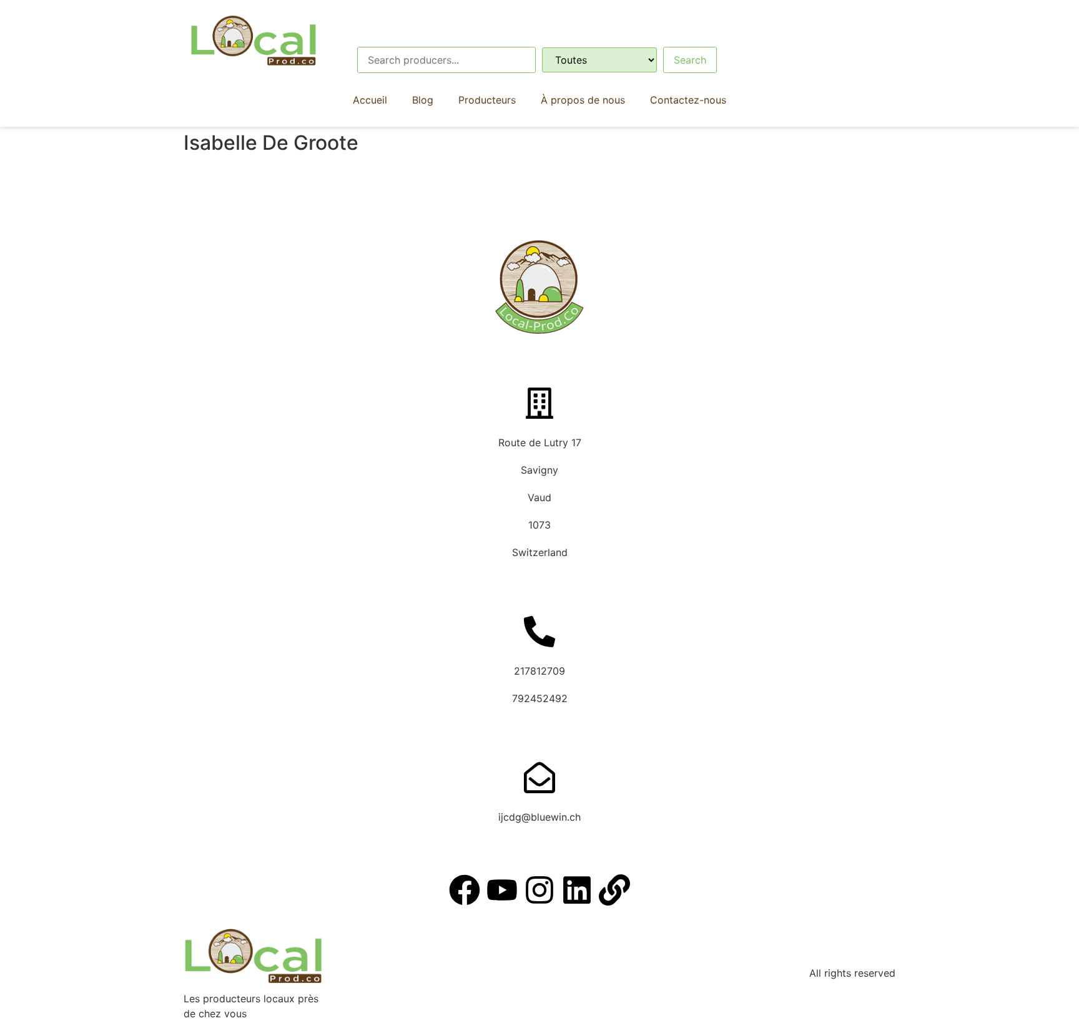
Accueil (370, 100)
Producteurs (487, 100)
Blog (422, 100)
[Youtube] (502, 890)
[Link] (614, 890)
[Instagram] (539, 890)
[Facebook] (464, 890)
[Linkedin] (577, 890)
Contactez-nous (688, 100)
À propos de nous (583, 100)
